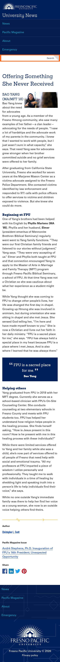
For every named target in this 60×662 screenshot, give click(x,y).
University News (19, 15)
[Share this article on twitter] (17, 571)
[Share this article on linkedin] (11, 571)
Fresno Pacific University (25, 651)
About (6, 41)
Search (50, 58)
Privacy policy (30, 655)
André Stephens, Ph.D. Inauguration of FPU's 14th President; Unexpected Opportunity (27, 552)
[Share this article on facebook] (4, 571)
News (6, 23)
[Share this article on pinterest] (24, 571)
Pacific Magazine (13, 32)
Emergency (9, 49)
